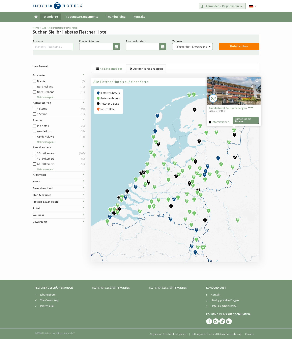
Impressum (47, 306)
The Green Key (49, 300)
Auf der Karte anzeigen (148, 68)
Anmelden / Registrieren (222, 6)
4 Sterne (61, 108)
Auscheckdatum (136, 41)
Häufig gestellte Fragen (225, 300)
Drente (61, 81)
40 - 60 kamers (61, 158)
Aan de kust (61, 131)
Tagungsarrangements (82, 16)
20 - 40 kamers (61, 153)
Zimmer (177, 41)
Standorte (51, 16)
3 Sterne (61, 114)
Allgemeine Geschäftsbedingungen (168, 333)
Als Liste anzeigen (111, 68)
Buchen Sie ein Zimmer (243, 120)
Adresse (38, 41)
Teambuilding (116, 16)
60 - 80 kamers (61, 164)
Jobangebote (48, 294)
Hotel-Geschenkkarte (224, 306)
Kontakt (139, 16)
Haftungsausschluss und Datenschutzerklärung (216, 333)
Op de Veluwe (61, 136)
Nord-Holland (61, 86)
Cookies (249, 333)
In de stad (61, 126)
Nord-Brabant (61, 92)
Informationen (220, 122)
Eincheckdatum (89, 41)
